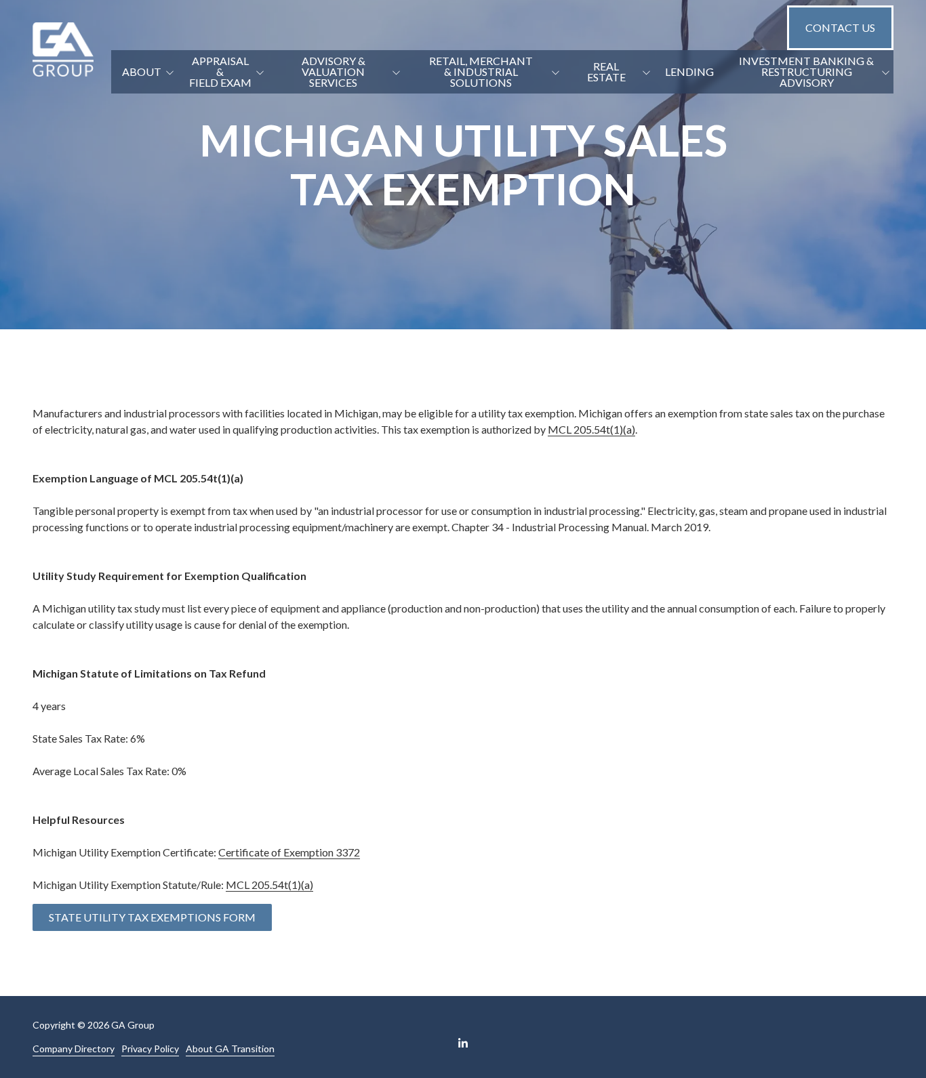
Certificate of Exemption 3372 (289, 852)
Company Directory (74, 1048)
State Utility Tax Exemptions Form (152, 917)
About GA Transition (230, 1048)
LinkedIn (463, 1042)
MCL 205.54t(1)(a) (591, 429)
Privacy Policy (150, 1048)
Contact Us (840, 27)
